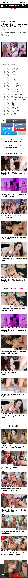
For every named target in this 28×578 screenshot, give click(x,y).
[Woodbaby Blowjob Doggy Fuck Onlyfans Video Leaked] (14, 479)
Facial (4, 115)
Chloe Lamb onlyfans (10, 90)
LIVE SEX (13, 8)
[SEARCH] (26, 6)
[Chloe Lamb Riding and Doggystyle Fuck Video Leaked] (14, 185)
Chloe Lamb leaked (9, 79)
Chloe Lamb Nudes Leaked (11, 88)
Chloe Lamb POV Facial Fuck (12, 102)
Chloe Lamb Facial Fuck (10, 74)
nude (3, 116)
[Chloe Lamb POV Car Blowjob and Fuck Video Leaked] (14, 271)
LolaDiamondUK (5, 550)
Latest (5, 2)
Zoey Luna (9, 464)
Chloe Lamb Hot (8, 77)
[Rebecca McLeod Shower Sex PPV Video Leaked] (14, 522)
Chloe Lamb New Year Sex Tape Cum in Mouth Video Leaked (14, 238)
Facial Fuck (12, 115)
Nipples (21, 115)
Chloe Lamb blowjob (10, 69)
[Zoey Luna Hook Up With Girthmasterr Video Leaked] (14, 458)
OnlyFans (10, 170)
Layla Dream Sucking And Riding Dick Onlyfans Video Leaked (12, 446)
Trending (21, 2)
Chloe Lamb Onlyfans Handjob (13, 94)
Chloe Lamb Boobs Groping (12, 71)
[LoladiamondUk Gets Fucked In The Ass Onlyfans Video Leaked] (14, 543)
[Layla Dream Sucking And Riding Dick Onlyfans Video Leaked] (14, 436)
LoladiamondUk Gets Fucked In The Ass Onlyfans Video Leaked (13, 553)
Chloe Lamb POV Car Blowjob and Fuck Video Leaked (13, 281)
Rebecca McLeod (11, 529)
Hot (12, 2)
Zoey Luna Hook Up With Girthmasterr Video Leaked (10, 468)
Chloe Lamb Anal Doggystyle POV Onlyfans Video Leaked (13, 395)
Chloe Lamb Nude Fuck (10, 84)
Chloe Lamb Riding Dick (10, 105)
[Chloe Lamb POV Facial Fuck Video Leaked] (14, 163)
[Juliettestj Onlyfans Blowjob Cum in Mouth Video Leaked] (14, 501)
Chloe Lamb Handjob (9, 76)
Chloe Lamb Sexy (8, 112)
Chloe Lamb (6, 66)
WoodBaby (10, 486)
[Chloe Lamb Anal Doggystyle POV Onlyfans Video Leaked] (14, 385)
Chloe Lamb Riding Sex (10, 107)
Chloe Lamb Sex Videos (10, 110)
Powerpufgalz (10, 443)
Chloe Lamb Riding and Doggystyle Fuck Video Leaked (13, 195)
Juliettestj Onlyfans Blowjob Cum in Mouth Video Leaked (13, 511)
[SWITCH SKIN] (22, 6)
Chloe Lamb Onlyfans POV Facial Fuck (14, 100)
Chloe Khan (4, 192)
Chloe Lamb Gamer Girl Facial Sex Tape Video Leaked (13, 216)
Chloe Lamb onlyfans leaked (12, 96)
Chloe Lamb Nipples (9, 80)
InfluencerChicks (12, 6)
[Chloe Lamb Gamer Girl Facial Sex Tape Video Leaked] (14, 206)
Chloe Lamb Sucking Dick (11, 113)
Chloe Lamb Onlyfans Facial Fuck (12, 92)
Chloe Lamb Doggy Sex (10, 73)
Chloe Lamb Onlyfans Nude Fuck (14, 98)
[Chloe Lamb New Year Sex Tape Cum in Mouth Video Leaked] (14, 228)
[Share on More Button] (22, 133)
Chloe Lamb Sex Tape (9, 108)
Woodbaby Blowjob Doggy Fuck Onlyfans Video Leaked (12, 489)
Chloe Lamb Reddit (8, 104)
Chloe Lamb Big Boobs (10, 68)
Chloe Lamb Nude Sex (9, 87)
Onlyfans (10, 391)
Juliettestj (3, 507)
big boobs (5, 65)
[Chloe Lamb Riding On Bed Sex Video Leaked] (14, 249)
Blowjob (14, 65)
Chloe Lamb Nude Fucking (11, 85)
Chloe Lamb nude (8, 82)
